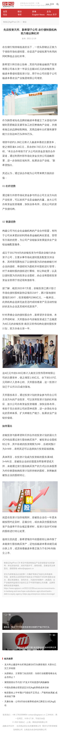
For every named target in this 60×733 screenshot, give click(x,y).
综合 (5, 14)
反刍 (49, 11)
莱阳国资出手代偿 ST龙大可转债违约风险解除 (26, 682)
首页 (5, 11)
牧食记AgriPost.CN (11, 22)
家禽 (34, 11)
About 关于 (52, 14)
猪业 (20, 11)
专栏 (20, 14)
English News (38, 14)
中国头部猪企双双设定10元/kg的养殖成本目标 (26, 687)
